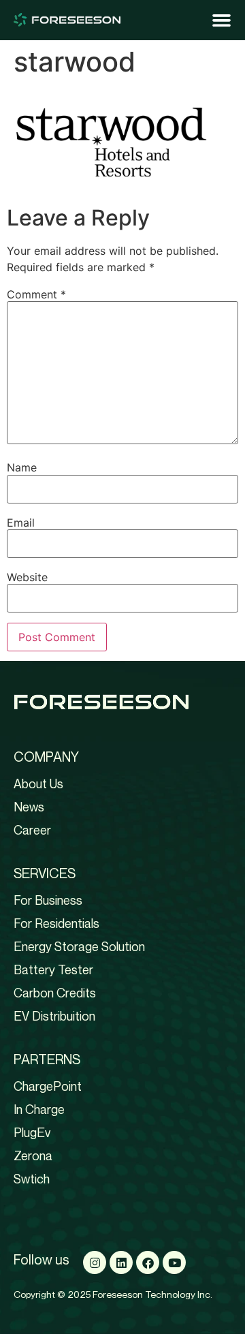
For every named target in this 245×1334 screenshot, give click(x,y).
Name (22, 467)
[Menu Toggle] (221, 20)
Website (27, 577)
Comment (36, 294)
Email (21, 522)
